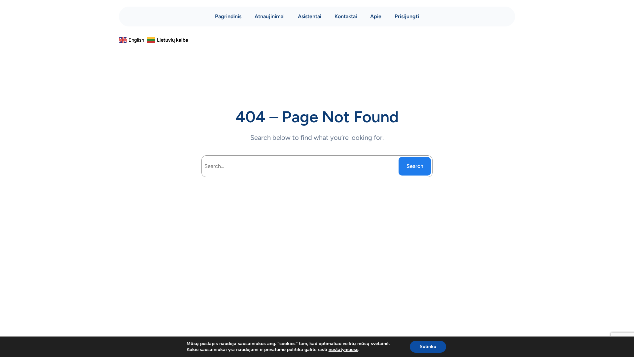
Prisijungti (407, 16)
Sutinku (428, 346)
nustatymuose (343, 350)
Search (414, 166)
